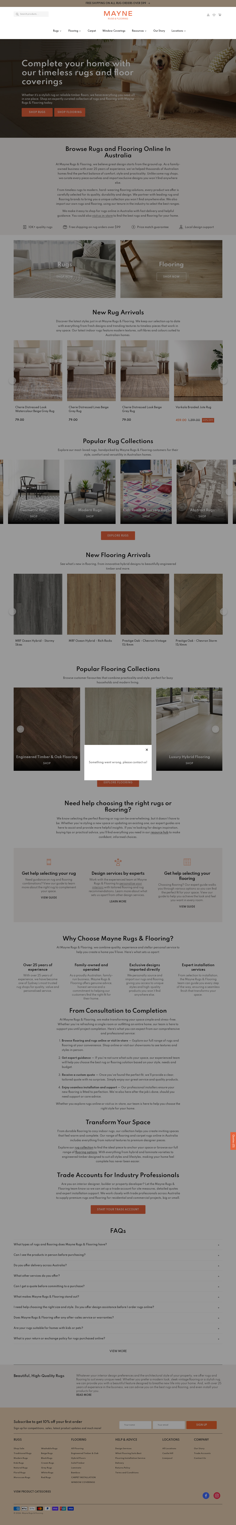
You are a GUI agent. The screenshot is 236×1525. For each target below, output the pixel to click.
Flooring (73, 31)
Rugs (56, 31)
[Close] (58, 14)
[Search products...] (17, 14)
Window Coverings (113, 31)
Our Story (159, 31)
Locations (177, 31)
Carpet (92, 31)
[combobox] (31, 14)
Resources (138, 31)
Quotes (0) (233, 1140)
